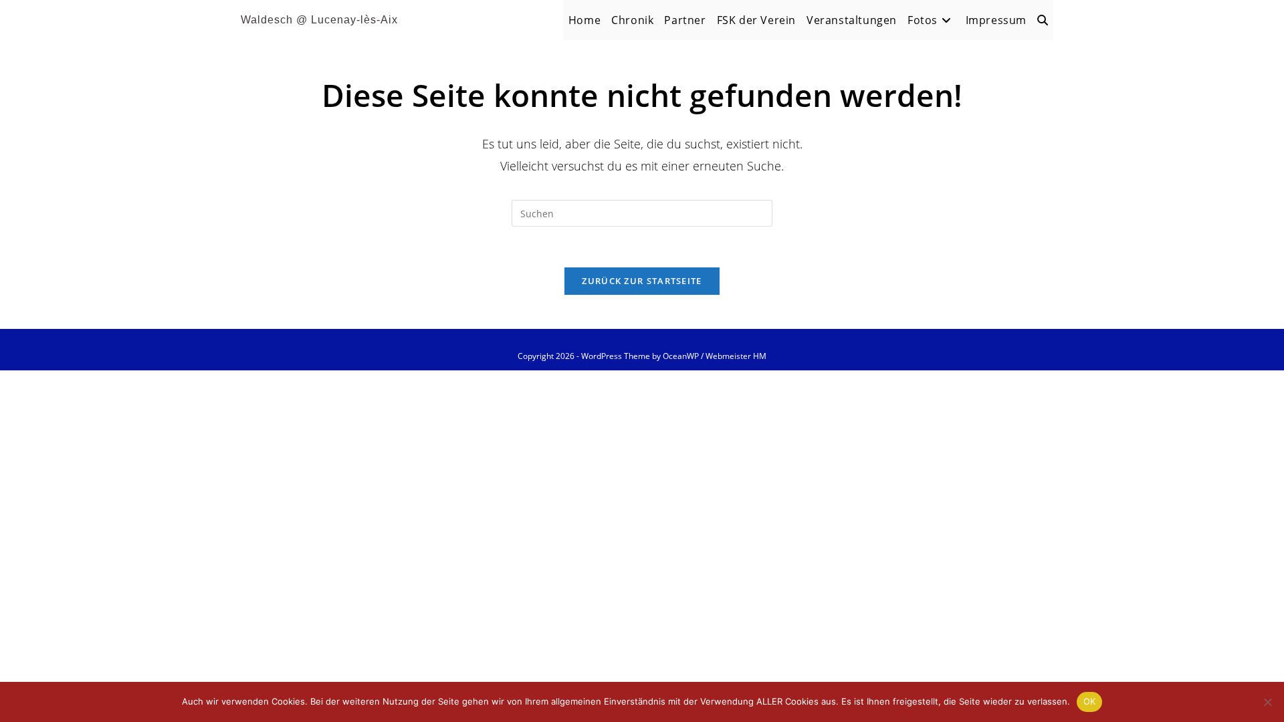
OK (1089, 701)
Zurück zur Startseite (642, 281)
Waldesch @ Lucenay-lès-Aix (319, 19)
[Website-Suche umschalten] (1042, 20)
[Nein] (1267, 702)
